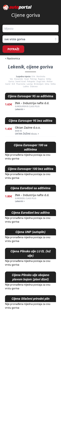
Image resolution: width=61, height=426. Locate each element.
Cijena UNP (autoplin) (30, 232)
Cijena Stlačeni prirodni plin (31, 299)
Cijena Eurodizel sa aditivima (30, 188)
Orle (33, 76)
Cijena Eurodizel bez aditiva (30, 212)
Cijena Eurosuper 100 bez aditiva (30, 169)
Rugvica (41, 79)
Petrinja (33, 79)
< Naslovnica (12, 58)
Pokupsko (31, 81)
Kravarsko (18, 79)
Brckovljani (38, 84)
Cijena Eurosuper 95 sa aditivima (30, 96)
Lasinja (30, 84)
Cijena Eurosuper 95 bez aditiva (30, 121)
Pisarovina (20, 84)
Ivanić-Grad (20, 81)
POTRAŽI (13, 49)
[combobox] (30, 28)
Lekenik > (20, 109)
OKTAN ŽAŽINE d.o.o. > (27, 133)
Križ (13, 84)
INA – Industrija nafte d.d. (32, 103)
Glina (47, 84)
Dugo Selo (40, 81)
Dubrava (34, 86)
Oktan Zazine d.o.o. (28, 127)
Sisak (26, 79)
